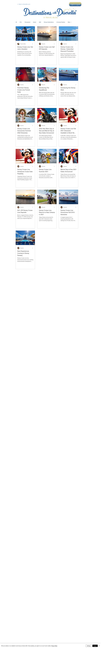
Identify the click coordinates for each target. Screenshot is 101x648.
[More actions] (33, 44)
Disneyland (27, 22)
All (16, 22)
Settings (88, 645)
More (69, 22)
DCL (21, 22)
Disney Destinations (49, 22)
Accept (95, 645)
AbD (40, 22)
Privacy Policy (54, 645)
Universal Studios (60, 22)
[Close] (99, 646)
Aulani (34, 22)
